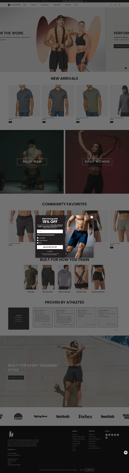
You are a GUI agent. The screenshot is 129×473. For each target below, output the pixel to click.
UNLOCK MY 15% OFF (50, 247)
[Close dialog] (91, 217)
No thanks (50, 251)
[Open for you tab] (126, 452)
